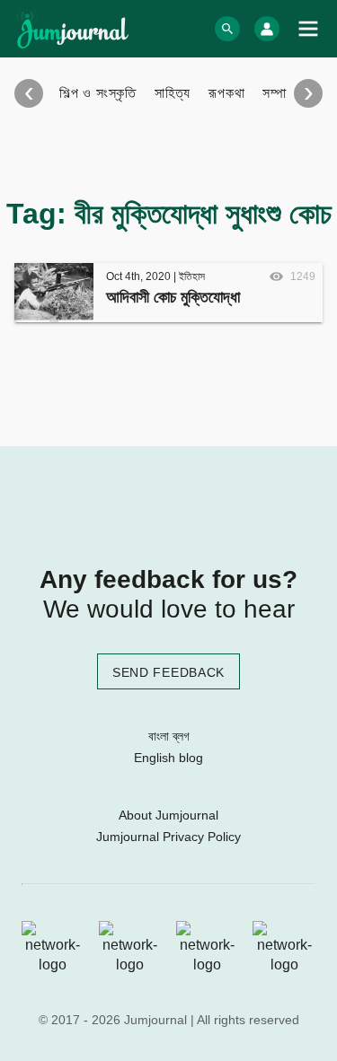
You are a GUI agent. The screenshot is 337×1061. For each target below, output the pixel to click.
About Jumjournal (168, 815)
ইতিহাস (192, 276)
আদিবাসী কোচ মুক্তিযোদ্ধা (173, 297)
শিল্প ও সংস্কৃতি (98, 93)
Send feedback (168, 672)
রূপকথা (226, 93)
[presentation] (28, 93)
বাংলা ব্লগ (169, 736)
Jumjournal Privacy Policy (168, 836)
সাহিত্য (173, 93)
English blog (168, 757)
